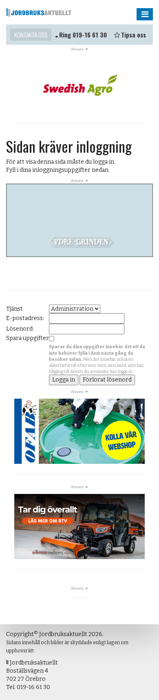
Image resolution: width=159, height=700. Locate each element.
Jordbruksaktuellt (38, 12)
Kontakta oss (30, 34)
